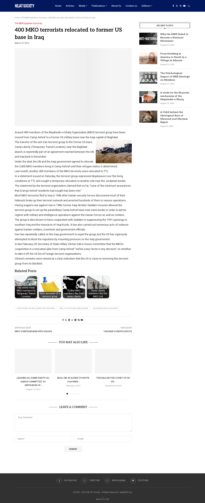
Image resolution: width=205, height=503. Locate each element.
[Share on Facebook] (63, 320)
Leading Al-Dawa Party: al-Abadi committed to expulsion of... (33, 382)
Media (82, 5)
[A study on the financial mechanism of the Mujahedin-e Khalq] (148, 97)
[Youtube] (184, 6)
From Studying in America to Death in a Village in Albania (173, 57)
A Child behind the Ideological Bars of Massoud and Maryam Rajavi (174, 117)
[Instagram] (180, 6)
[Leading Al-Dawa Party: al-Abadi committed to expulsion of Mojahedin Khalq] (33, 361)
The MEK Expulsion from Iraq (34, 17)
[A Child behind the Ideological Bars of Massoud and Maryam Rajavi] (148, 117)
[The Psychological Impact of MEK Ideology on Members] (148, 78)
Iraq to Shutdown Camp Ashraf (74, 308)
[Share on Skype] (79, 320)
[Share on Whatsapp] (72, 320)
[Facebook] (173, 6)
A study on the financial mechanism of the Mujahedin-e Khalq (174, 96)
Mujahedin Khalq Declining (105, 308)
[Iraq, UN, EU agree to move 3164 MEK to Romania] (73, 361)
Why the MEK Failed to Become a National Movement (174, 37)
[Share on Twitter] (66, 320)
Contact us (131, 5)
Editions (146, 5)
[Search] (188, 6)
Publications (98, 5)
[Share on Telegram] (75, 320)
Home (58, 5)
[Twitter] (177, 6)
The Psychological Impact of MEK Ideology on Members (175, 76)
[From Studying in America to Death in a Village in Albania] (148, 58)
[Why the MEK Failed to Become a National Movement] (148, 39)
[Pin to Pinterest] (69, 320)
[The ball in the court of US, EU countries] (113, 361)
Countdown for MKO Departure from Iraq (35, 308)
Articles (70, 5)
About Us (116, 5)
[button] (18, 371)
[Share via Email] (82, 320)
